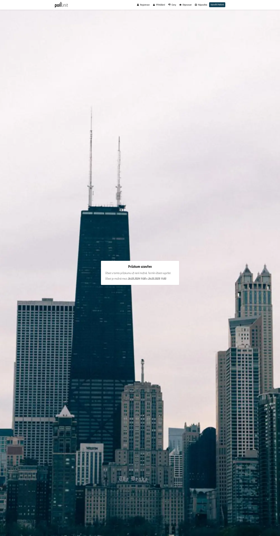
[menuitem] (143, 5)
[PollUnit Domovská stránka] (65, 5)
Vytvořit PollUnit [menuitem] (217, 5)
